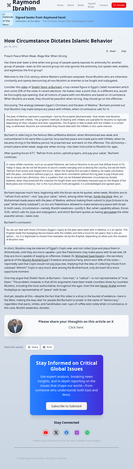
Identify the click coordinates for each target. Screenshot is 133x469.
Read (112, 51)
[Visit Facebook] (66, 432)
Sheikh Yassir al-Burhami (47, 87)
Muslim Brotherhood (35, 260)
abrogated (110, 212)
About (70, 5)
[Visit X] (56, 432)
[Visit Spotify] (87, 432)
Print (49, 347)
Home (60, 5)
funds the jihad (103, 196)
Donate (121, 5)
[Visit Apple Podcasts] (77, 432)
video (24, 87)
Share (35, 347)
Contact (103, 5)
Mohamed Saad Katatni (89, 256)
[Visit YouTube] (46, 432)
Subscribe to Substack (66, 406)
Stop (123, 51)
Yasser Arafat (108, 286)
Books (81, 5)
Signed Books (92, 5)
